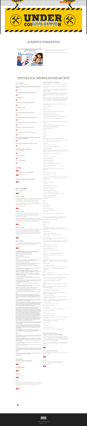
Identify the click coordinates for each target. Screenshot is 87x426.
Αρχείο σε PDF (20, 89)
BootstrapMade (45, 423)
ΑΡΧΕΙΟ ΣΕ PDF (21, 181)
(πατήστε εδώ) (27, 84)
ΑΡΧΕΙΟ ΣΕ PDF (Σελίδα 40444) (23, 174)
